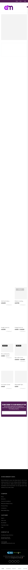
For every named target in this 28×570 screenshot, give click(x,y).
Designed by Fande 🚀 (17, 557)
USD (20, 1)
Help (2, 527)
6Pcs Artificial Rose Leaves (7, 354)
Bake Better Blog (5, 510)
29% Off (5, 345)
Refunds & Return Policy (6, 503)
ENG (25, 1)
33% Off (18, 345)
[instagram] (10, 561)
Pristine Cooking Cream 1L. (21, 301)
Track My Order (5, 525)
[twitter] (15, 561)
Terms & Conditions (6, 501)
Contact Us (3, 508)
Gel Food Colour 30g (6, 301)
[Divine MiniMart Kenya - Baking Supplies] (9, 7)
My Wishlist (3, 522)
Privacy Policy (4, 506)
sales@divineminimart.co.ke (8, 543)
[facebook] (12, 561)
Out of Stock (20, 289)
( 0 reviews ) (9, 304)
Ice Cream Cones (5, 384)
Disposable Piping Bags (20, 384)
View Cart (3, 520)
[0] (26, 7)
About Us (3, 499)
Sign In (2, 518)
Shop (2, 496)
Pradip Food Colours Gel (7, 327)
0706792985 (4, 542)
